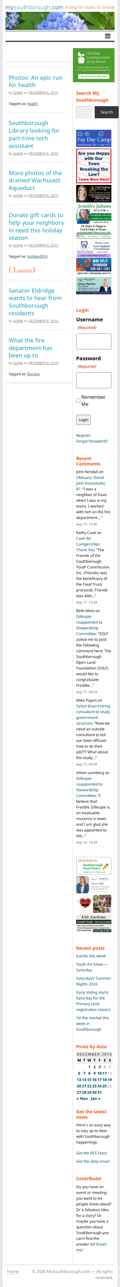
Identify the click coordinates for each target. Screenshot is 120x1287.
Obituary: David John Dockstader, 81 (91, 483)
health (32, 103)
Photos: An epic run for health (35, 81)
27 (79, 1092)
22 (89, 1086)
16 (94, 1079)
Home (13, 1271)
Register (83, 435)
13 (79, 1079)
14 (84, 1079)
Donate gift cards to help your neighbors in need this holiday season (36, 226)
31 (99, 1092)
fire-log (33, 373)
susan (18, 92)
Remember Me (93, 400)
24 (99, 1086)
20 (79, 1086)
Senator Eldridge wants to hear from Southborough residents (35, 302)
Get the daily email (92, 1161)
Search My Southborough (92, 96)
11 (104, 1073)
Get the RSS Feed (91, 1153)
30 (94, 1092)
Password (88, 362)
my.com (34, 7)
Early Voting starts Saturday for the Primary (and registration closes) (93, 1001)
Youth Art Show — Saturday (92, 967)
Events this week (91, 956)
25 (104, 1086)
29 (89, 1092)
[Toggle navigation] (108, 36)
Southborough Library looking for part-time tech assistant (34, 134)
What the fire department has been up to (30, 347)
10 (99, 1073)
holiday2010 (37, 256)
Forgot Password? (92, 441)
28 (84, 1092)
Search (106, 112)
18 (104, 1079)
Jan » (95, 1098)
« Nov (82, 1098)
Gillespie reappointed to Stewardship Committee (89, 625)
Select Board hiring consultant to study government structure (93, 714)
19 (110, 1079)
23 (94, 1086)
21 (84, 1086)
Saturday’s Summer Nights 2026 (93, 981)
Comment (23, 270)
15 (89, 1079)
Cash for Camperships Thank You (88, 544)
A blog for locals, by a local (90, 7)
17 (99, 1079)
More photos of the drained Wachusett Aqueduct (35, 180)
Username (89, 323)
